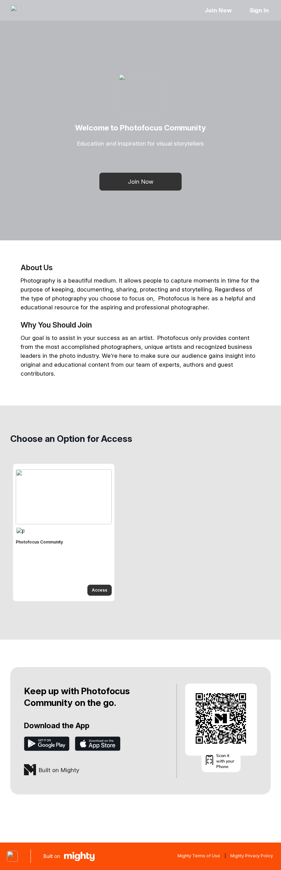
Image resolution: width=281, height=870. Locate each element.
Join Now (218, 10)
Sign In (259, 10)
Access (99, 590)
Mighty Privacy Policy (251, 855)
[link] (64, 532)
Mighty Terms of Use (199, 855)
